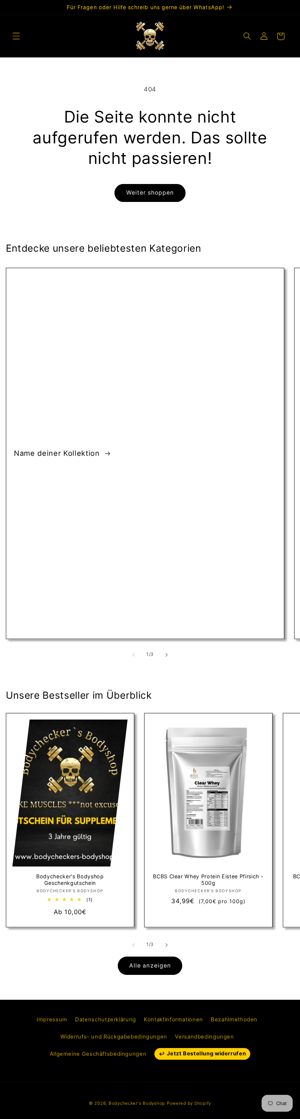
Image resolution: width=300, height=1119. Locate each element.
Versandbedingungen (204, 1036)
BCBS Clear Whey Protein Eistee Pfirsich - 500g (208, 879)
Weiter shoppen (150, 192)
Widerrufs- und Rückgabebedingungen (113, 1036)
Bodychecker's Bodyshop (137, 1103)
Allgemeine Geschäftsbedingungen (98, 1054)
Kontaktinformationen (173, 1019)
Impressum (52, 1019)
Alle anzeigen (150, 965)
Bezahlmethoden (234, 1019)
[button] (16, 36)
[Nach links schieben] (133, 655)
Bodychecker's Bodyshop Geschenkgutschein (70, 879)
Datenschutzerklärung (105, 1019)
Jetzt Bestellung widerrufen (206, 1053)
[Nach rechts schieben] (166, 655)
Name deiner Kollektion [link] (58, 453)
